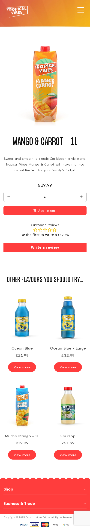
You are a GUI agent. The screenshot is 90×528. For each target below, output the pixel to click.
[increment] (81, 197)
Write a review (45, 247)
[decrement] (8, 197)
